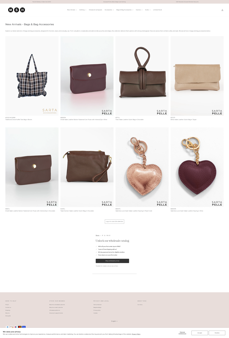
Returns (7, 313)
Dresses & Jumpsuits (95, 10)
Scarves (138, 10)
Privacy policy (96, 310)
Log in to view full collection (114, 221)
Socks (147, 10)
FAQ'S (7, 304)
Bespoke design (97, 307)
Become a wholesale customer (57, 304)
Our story (139, 304)
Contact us (8, 307)
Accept (200, 333)
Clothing (82, 10)
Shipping (7, 310)
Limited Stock (157, 10)
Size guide (8, 315)
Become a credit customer (56, 307)
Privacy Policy (136, 334)
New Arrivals (71, 10)
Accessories (108, 10)
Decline (217, 333)
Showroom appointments (56, 313)
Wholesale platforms (54, 310)
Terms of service (97, 304)
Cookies (95, 313)
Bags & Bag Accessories (124, 10)
